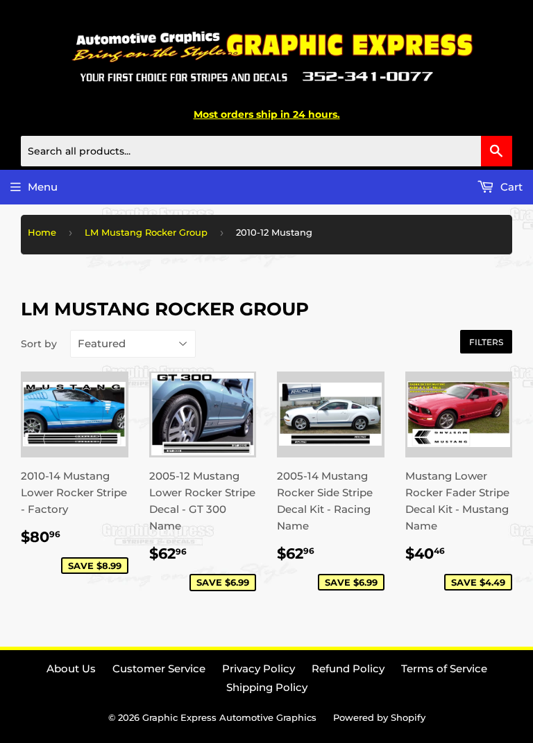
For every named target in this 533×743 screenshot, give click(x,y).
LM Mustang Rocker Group (146, 232)
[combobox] (266, 151)
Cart (510, 186)
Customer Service (158, 668)
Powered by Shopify (379, 717)
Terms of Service (444, 668)
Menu (43, 186)
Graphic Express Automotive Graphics (229, 717)
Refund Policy (348, 668)
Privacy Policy (258, 668)
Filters (486, 342)
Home (42, 232)
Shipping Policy (266, 687)
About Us (71, 668)
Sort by (39, 344)
